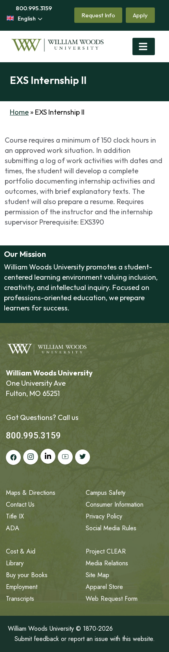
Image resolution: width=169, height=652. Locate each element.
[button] (143, 46)
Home (19, 112)
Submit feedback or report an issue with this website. (85, 638)
